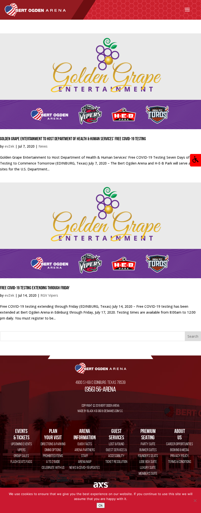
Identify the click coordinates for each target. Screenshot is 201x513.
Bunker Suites (148, 450)
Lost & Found (116, 444)
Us (179, 434)
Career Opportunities (179, 444)
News (43, 146)
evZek (9, 146)
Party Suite (148, 444)
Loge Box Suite (148, 461)
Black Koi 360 (94, 411)
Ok (101, 505)
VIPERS (21, 450)
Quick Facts (84, 444)
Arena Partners (85, 450)
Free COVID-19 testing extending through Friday (34, 287)
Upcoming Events (21, 444)
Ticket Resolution (116, 461)
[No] (194, 500)
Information (85, 434)
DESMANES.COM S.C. (113, 411)
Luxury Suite (148, 467)
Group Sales (21, 456)
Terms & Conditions (179, 461)
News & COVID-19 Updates (84, 467)
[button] (195, 160)
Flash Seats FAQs (21, 461)
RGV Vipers (49, 295)
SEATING (148, 434)
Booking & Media (179, 450)
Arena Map (84, 461)
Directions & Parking (53, 444)
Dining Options (53, 450)
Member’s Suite (148, 473)
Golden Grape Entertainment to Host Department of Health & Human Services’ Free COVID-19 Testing (73, 138)
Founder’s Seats (148, 456)
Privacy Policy (179, 456)
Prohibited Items (53, 456)
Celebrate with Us (53, 467)
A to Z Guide (53, 461)
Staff (84, 456)
